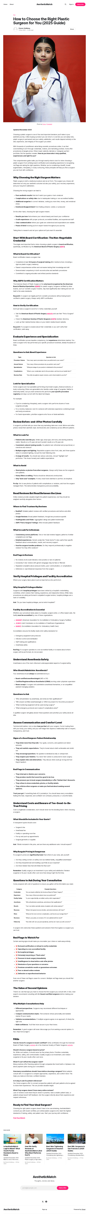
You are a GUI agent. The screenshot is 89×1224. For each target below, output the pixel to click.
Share (72, 29)
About (12, 4)
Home (5, 4)
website (32, 1045)
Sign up (44, 1209)
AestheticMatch (44, 4)
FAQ (14, 15)
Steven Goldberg (24, 28)
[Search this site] (65, 4)
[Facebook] (46, 1202)
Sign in (71, 4)
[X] (43, 1202)
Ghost (83, 1209)
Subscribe (80, 4)
